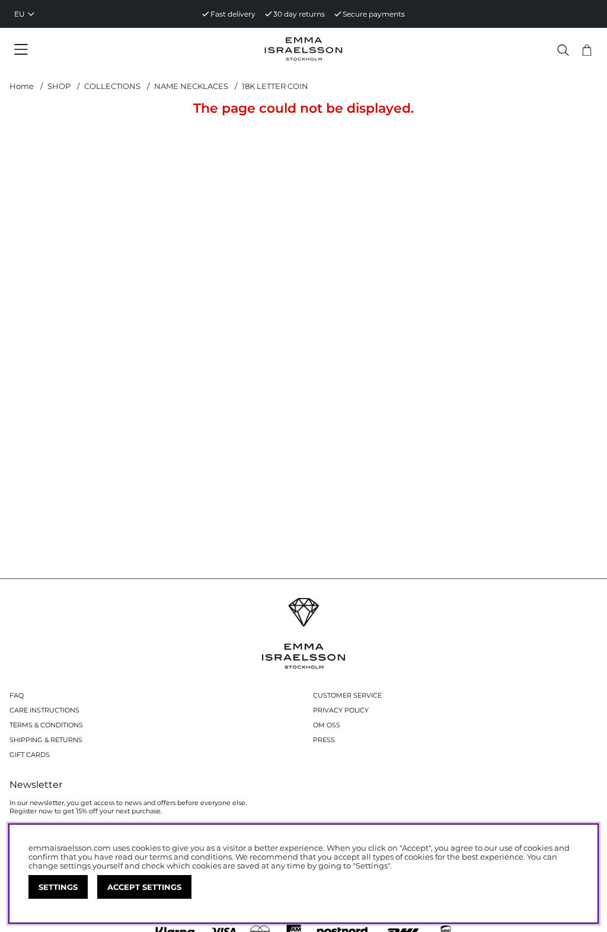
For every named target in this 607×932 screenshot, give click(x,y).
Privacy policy (341, 710)
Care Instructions (44, 710)
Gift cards (29, 754)
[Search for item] (563, 50)
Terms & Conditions (46, 725)
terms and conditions (190, 857)
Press (324, 740)
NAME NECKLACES (191, 86)
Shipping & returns (45, 740)
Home (21, 86)
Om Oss (326, 725)
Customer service (347, 695)
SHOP (59, 86)
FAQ (16, 695)
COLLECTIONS (112, 86)
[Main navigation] (82, 49)
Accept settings (144, 887)
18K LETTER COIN (275, 86)
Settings (58, 887)
